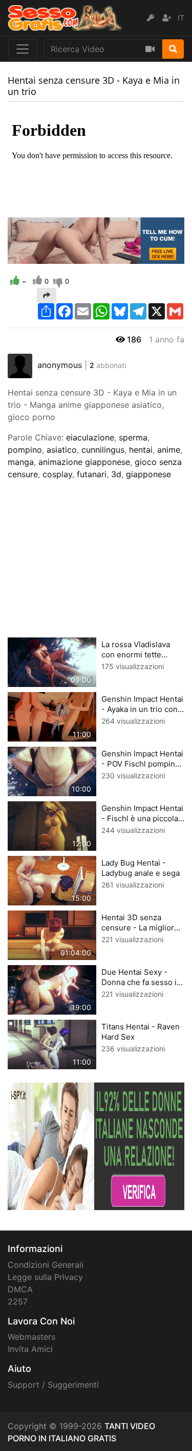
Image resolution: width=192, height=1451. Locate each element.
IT (181, 17)
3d (116, 474)
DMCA (20, 1289)
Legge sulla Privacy (45, 1277)
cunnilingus (102, 450)
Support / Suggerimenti (53, 1385)
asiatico (62, 450)
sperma (133, 437)
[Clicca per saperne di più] (96, 1145)
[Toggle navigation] (22, 49)
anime (168, 450)
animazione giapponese (84, 462)
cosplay (57, 474)
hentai (141, 450)
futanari (91, 474)
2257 (18, 1301)
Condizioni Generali (45, 1265)
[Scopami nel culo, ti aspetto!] (96, 240)
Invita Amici (30, 1349)
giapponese (148, 474)
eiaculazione (90, 437)
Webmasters (31, 1337)
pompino (25, 450)
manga (21, 462)
